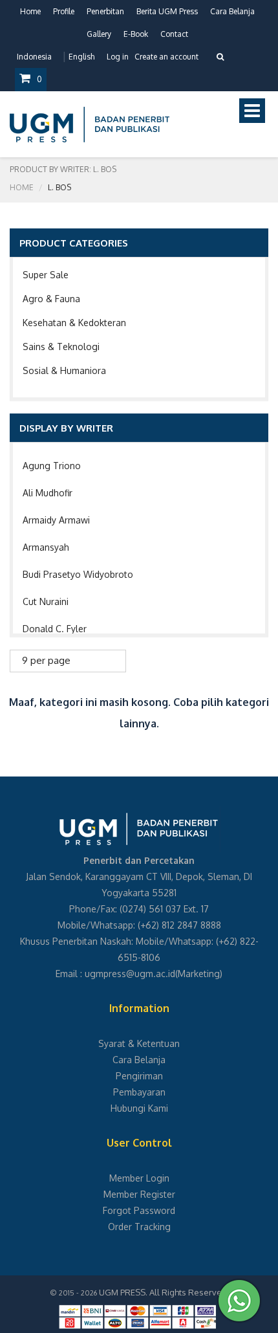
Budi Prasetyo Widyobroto (78, 574)
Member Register (139, 1194)
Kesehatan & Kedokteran (74, 322)
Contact (174, 34)
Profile (63, 11)
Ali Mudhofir (47, 492)
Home (30, 11)
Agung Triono (52, 465)
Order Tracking (139, 1226)
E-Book (135, 34)
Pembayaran (139, 1091)
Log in (118, 56)
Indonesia (34, 56)
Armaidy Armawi (56, 519)
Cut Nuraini (46, 601)
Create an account (166, 56)
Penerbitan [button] (105, 11)
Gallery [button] (99, 34)
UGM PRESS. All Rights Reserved (163, 1292)
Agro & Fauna (51, 298)
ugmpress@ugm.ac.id (130, 973)
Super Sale (46, 274)
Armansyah (46, 547)
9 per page (46, 660)
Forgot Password (139, 1210)
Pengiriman (139, 1075)
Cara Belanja (232, 11)
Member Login (139, 1178)
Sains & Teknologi (61, 346)
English (81, 56)
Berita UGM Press (167, 11)
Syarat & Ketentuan (139, 1043)
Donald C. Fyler (55, 628)
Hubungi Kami (139, 1108)
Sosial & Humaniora (64, 370)
